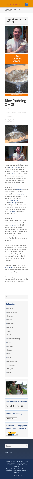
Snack (19, 112)
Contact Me (16, 466)
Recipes (14, 112)
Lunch (9, 342)
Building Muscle (12, 312)
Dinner (9, 320)
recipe (13, 174)
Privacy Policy (9, 452)
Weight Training (12, 369)
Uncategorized (12, 361)
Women (9, 373)
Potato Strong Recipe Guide (16, 461)
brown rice (19, 189)
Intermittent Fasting (13, 339)
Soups (9, 357)
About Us (24, 464)
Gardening (10, 327)
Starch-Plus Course (17, 463)
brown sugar (13, 202)
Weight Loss (11, 365)
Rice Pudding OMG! (15, 103)
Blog (24, 463)
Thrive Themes (17, 470)
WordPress (16, 472)
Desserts (8, 112)
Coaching (12, 464)
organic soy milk (18, 194)
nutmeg (12, 211)
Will (25, 112)
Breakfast (10, 308)
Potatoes (10, 346)
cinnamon (14, 200)
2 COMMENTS (9, 116)
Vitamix (12, 225)
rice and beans (14, 167)
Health (9, 335)
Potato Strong (13, 4)
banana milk (9, 267)
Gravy (9, 331)
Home (6, 461)
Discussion (10, 323)
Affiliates (18, 464)
